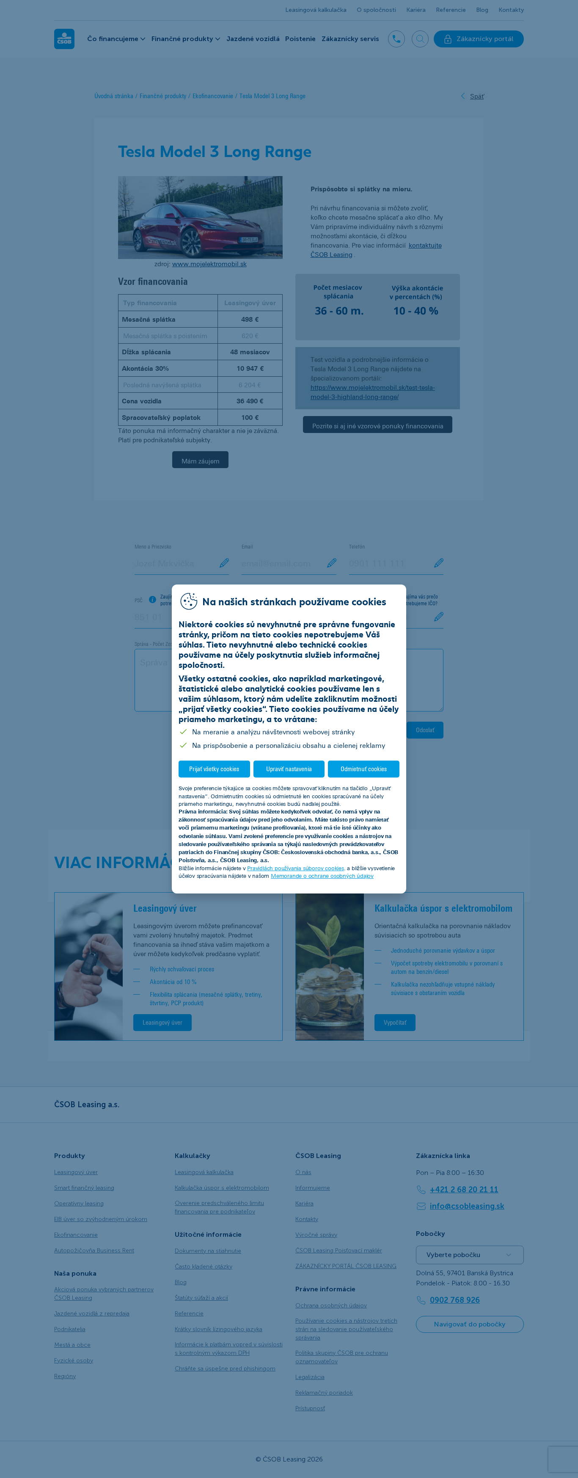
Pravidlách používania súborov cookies (295, 868)
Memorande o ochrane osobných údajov (322, 875)
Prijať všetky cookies (214, 769)
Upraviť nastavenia (289, 769)
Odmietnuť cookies (364, 769)
